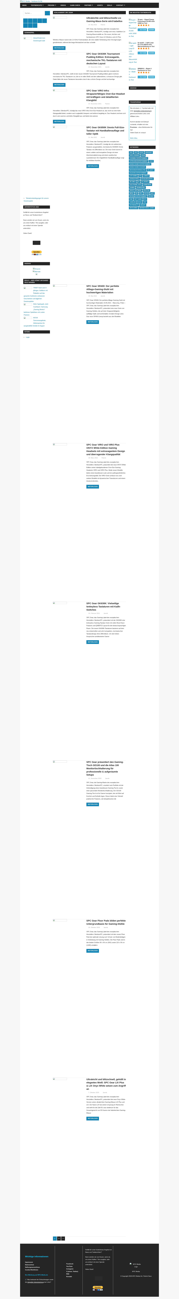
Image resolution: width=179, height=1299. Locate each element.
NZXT (152, 193)
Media (132, 193)
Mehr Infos (133, 138)
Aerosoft (148, 152)
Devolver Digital (147, 178)
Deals (109, 5)
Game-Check (75, 5)
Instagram (69, 1269)
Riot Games (138, 199)
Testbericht (134, 205)
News (24, 5)
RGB (131, 199)
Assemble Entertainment (138, 158)
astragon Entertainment (139, 161)
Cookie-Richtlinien (31, 1270)
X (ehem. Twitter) (72, 1271)
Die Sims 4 (133, 181)
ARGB (143, 155)
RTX (145, 199)
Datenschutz (29, 1265)
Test (144, 202)
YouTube (69, 1266)
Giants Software (136, 190)
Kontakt (119, 5)
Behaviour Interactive (138, 170)
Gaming (132, 187)
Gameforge (147, 184)
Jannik (107, 67)
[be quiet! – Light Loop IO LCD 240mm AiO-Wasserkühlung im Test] (133, 62)
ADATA (141, 152)
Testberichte (36, 5)
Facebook (69, 1264)
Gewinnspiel (141, 187)
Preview (51, 5)
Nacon (146, 193)
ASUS (151, 161)
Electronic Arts (135, 184)
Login (28, 337)
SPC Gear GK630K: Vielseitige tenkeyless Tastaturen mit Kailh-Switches (103, 606)
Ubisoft (143, 205)
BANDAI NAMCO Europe (137, 167)
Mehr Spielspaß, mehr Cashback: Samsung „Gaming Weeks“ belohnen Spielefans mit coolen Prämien (36, 309)
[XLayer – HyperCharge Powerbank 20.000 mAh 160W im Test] (133, 36)
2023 (135, 152)
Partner (87, 5)
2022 (131, 152)
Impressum (29, 1262)
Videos (63, 5)
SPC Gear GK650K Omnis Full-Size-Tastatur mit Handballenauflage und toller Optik (105, 130)
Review (151, 29)
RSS (67, 1274)
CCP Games (133, 175)
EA (139, 181)
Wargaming (134, 208)
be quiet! (151, 170)
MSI (136, 193)
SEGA (139, 202)
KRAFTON (146, 190)
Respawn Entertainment (138, 196)
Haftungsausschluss (32, 1267)
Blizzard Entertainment (138, 173)
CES (140, 175)
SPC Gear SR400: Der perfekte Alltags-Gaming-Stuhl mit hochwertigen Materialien (102, 289)
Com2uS (146, 175)
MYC (141, 193)
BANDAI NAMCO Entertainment (140, 164)
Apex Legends (134, 155)
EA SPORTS (145, 181)
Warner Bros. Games (146, 208)
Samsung (133, 202)
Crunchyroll (134, 178)
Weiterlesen (59, 48)
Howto (100, 5)
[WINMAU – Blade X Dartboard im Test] (133, 80)
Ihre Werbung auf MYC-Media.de (36, 1275)
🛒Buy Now (142, 29)
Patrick (103, 24)
